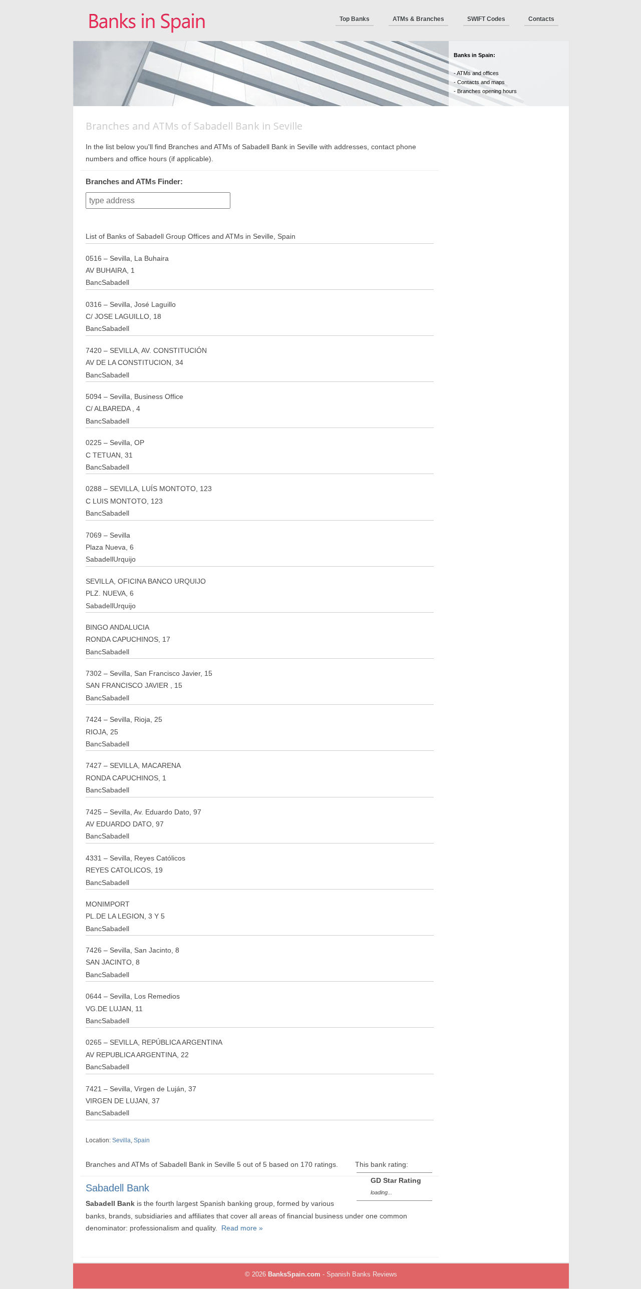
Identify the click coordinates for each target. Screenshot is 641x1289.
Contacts (541, 19)
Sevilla (121, 1140)
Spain (142, 1140)
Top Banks (355, 19)
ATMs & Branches (418, 19)
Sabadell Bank (117, 1187)
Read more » (242, 1228)
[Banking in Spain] (148, 39)
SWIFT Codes (486, 19)
